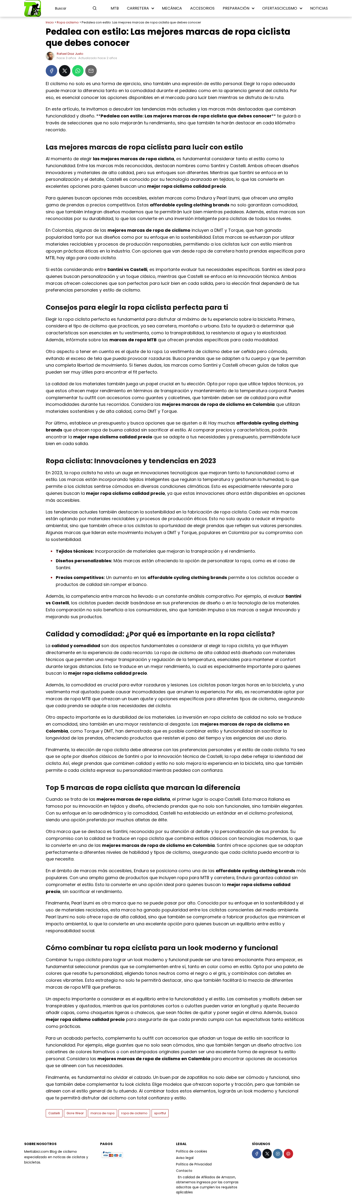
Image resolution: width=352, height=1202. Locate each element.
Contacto (184, 1170)
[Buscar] (95, 8)
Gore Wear (75, 1113)
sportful (160, 1113)
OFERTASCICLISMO (279, 8)
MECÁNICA (172, 8)
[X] (64, 71)
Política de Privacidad (194, 1164)
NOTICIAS (319, 8)
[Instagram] (277, 1153)
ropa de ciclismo (134, 1113)
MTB (115, 8)
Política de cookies (191, 1151)
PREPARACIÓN (236, 8)
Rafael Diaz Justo (70, 53)
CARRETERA (138, 8)
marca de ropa (102, 1113)
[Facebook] (51, 71)
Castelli (54, 1113)
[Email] (91, 71)
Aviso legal (184, 1157)
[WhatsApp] (78, 71)
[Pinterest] (288, 1153)
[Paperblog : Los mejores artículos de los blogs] (176, 1177)
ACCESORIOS (202, 8)
